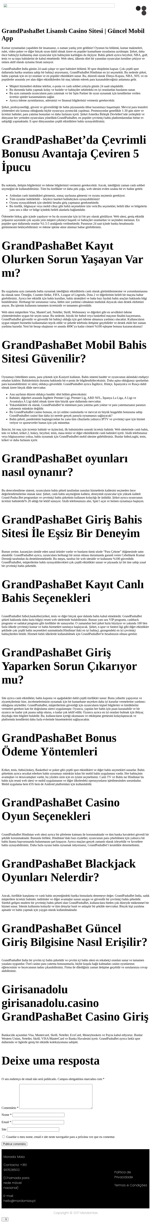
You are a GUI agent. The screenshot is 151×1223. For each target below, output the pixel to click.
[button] (84, 12)
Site (4, 1129)
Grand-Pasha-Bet (12, 497)
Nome (7, 1114)
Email (6, 1122)
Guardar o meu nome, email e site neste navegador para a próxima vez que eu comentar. (60, 1137)
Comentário (10, 1108)
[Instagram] (138, 8)
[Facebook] (144, 8)
